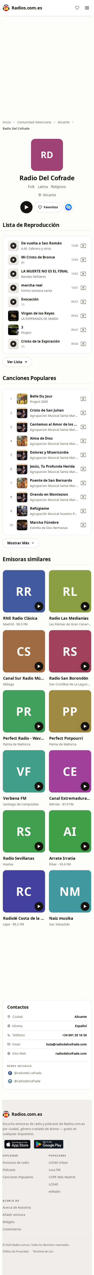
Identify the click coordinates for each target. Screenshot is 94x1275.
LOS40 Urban (58, 1162)
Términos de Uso (43, 1251)
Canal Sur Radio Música (24, 678)
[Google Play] (48, 1144)
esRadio (54, 1191)
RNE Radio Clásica (20, 618)
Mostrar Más (18, 543)
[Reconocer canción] (68, 207)
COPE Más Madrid (62, 1177)
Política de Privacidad (15, 1251)
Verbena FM (14, 798)
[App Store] (17, 1144)
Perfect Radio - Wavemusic (24, 738)
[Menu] (87, 8)
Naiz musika (61, 918)
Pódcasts (9, 1170)
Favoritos (51, 207)
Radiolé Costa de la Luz (24, 918)
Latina (43, 186)
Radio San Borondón (68, 678)
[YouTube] (83, 245)
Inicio (7, 122)
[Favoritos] (77, 7)
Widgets (9, 1222)
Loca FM (55, 1170)
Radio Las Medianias (69, 618)
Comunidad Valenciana (34, 122)
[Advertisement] (47, 68)
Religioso (58, 186)
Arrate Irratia (62, 858)
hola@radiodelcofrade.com (66, 1044)
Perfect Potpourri (66, 738)
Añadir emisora (14, 1215)
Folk (31, 186)
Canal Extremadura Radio (70, 798)
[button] (24, 591)
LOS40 (53, 1184)
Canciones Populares (18, 1177)
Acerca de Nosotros (17, 1207)
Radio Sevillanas (18, 858)
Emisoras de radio (16, 1162)
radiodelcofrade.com (71, 1053)
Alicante (64, 122)
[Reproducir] (26, 207)
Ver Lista (14, 361)
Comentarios (12, 1229)
